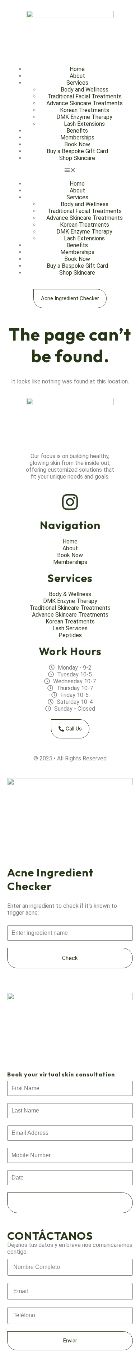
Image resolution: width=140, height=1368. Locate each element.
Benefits (77, 130)
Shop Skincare (77, 158)
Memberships (77, 137)
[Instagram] (70, 502)
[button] (70, 170)
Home (77, 69)
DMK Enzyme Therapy (84, 117)
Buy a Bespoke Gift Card (77, 151)
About (77, 75)
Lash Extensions (84, 123)
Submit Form (70, 1202)
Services (77, 82)
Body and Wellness (84, 89)
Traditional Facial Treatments (84, 96)
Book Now (77, 144)
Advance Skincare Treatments (84, 103)
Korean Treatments (84, 110)
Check (70, 958)
